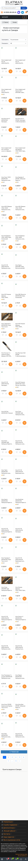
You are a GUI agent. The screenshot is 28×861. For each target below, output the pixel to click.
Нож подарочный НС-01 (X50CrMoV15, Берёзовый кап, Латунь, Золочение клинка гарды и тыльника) (20, 61)
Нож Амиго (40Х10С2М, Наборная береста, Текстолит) (6, 501)
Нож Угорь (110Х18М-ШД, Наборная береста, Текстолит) (6, 589)
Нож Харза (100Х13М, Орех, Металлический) (19, 266)
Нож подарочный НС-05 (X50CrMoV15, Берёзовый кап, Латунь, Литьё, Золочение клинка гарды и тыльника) (6, 91)
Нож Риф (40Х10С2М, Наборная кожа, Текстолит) (5, 735)
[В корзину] (10, 71)
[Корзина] (7, 859)
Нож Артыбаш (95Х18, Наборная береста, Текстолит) (20, 706)
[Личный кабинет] (26, 859)
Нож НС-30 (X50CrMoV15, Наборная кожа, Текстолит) (5, 266)
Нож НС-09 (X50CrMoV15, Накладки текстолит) (5, 384)
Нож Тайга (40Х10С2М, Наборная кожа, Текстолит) (5, 471)
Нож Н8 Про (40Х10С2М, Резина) (7, 412)
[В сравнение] (6, 71)
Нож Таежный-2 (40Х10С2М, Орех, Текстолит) (6, 325)
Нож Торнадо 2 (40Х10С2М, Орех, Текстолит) (6, 559)
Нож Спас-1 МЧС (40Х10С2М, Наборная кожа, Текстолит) (6, 179)
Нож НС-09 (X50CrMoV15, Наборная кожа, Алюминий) (19, 735)
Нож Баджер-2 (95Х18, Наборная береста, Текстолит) (20, 179)
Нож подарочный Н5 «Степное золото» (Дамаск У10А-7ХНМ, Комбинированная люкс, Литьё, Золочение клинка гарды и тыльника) (6, 149)
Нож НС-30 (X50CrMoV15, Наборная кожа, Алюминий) (5, 647)
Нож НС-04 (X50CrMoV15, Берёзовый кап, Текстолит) (19, 471)
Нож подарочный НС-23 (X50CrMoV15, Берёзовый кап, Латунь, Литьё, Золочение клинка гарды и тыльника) (6, 61)
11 (15, 761)
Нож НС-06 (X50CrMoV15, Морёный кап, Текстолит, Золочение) (19, 647)
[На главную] (21, 859)
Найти (24, 8)
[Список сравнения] (16, 859)
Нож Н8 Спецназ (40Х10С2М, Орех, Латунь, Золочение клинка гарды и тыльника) (20, 384)
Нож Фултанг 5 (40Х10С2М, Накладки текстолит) (5, 120)
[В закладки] (2, 71)
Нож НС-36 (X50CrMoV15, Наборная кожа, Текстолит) (19, 442)
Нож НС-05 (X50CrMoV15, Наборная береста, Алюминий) (6, 618)
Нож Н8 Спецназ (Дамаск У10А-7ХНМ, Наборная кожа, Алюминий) (20, 325)
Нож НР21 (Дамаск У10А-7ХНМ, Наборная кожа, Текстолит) (6, 208)
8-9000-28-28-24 (9, 12)
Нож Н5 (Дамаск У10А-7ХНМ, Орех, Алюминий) (6, 237)
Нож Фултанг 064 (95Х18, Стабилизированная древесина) (21, 354)
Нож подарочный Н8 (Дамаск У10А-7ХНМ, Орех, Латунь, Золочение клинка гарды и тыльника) (20, 149)
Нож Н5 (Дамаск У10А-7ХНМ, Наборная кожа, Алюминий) (20, 237)
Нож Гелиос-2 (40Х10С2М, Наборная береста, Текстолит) (20, 618)
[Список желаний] (12, 859)
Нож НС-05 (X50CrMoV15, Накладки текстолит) (19, 530)
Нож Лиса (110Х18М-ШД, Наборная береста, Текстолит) (6, 442)
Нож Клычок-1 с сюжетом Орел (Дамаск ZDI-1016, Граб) (6, 354)
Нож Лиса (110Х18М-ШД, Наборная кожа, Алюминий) (19, 413)
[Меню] (25, 17)
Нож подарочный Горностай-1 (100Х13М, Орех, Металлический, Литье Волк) (20, 91)
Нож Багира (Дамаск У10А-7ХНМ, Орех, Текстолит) (20, 589)
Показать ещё (15, 751)
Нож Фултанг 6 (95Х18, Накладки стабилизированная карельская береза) (21, 120)
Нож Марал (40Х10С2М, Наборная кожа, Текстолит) (19, 676)
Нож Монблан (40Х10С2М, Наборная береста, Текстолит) (20, 501)
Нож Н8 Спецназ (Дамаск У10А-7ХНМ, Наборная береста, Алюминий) (6, 296)
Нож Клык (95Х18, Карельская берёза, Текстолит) (6, 706)
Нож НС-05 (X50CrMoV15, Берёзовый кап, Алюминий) (19, 559)
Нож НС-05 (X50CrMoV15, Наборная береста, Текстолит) (6, 530)
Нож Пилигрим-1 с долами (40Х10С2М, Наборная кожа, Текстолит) (6, 676)
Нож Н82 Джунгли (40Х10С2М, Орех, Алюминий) (20, 296)
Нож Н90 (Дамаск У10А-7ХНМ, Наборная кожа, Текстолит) (20, 208)
